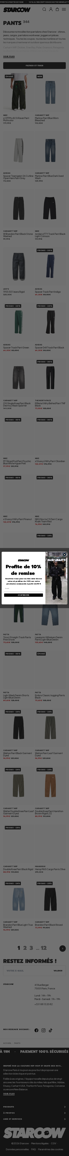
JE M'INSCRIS (23, 595)
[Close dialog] (64, 554)
